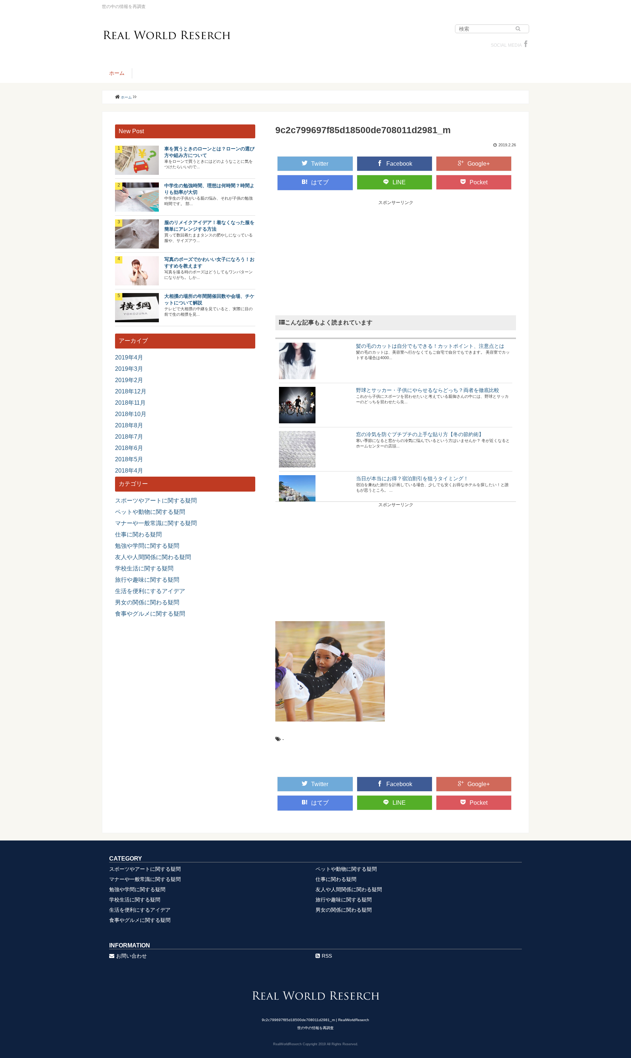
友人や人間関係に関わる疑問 (153, 557)
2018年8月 (129, 425)
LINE (399, 182)
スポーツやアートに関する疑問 (156, 500)
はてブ (320, 182)
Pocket (478, 182)
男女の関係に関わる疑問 (147, 602)
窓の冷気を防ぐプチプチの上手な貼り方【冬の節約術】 (420, 434)
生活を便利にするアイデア (150, 591)
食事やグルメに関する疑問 (150, 614)
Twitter (319, 164)
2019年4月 (129, 357)
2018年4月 (129, 471)
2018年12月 (130, 391)
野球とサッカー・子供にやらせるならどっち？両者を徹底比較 (427, 390)
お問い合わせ (131, 956)
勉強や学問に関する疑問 (147, 546)
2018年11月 (130, 403)
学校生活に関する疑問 (144, 568)
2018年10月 (130, 414)
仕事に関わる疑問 (138, 534)
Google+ (478, 164)
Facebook (399, 164)
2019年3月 (129, 369)
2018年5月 (129, 459)
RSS (327, 956)
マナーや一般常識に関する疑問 (156, 523)
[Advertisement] (395, 257)
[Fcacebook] (526, 45)
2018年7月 (129, 437)
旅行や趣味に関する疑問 (147, 580)
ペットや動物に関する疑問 (150, 512)
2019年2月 (129, 380)
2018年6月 (129, 448)
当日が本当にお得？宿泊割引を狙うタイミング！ (412, 478)
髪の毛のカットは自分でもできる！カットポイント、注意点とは (430, 346)
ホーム (117, 73)
